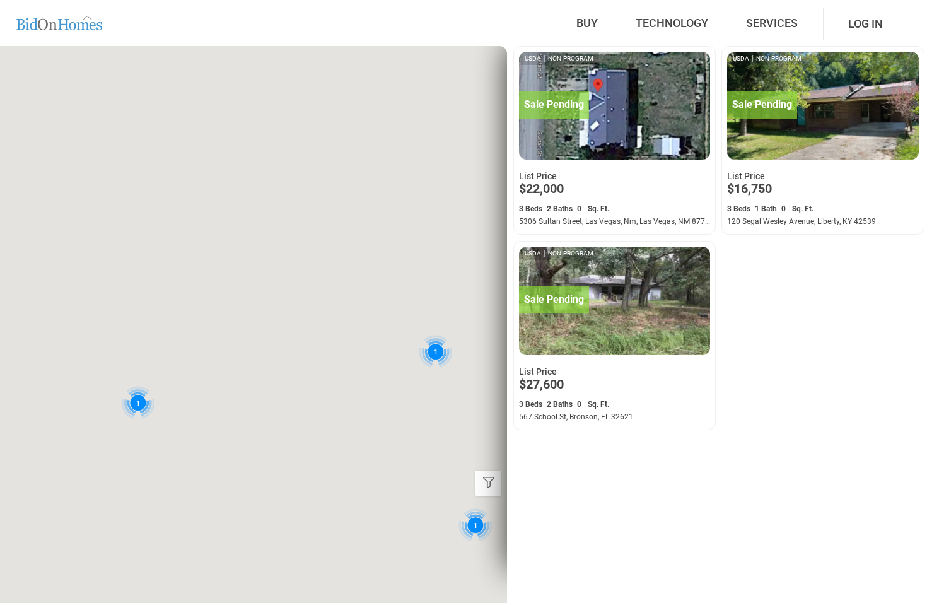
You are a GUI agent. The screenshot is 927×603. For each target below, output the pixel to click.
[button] (475, 524)
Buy (587, 23)
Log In (865, 23)
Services (772, 23)
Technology (672, 23)
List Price (538, 176)
